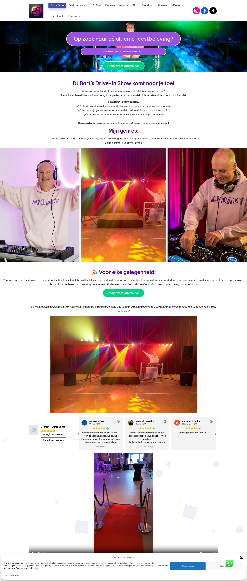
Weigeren (225, 566)
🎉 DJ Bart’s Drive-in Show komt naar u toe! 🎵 (123, 51)
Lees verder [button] (100, 446)
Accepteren (188, 566)
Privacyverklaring (13, 575)
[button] (241, 557)
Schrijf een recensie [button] (53, 440)
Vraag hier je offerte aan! (123, 66)
